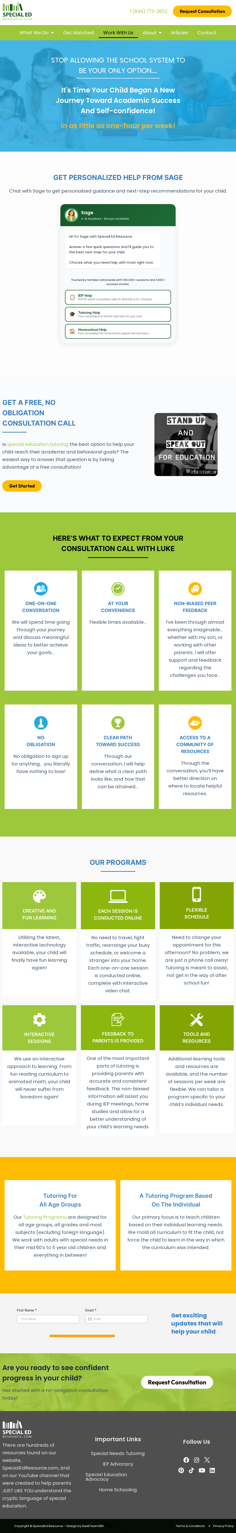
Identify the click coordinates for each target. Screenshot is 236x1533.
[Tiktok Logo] (191, 1470)
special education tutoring (37, 444)
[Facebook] (186, 1460)
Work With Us (118, 32)
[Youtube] (201, 1470)
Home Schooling (118, 1490)
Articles (179, 32)
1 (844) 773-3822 (148, 11)
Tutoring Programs (45, 1217)
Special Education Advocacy (106, 1476)
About (149, 32)
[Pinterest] (181, 1470)
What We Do (34, 32)
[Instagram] (196, 1460)
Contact (207, 32)
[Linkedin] (212, 1470)
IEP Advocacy (118, 1464)
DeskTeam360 (93, 1526)
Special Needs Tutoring (118, 1453)
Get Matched (78, 32)
